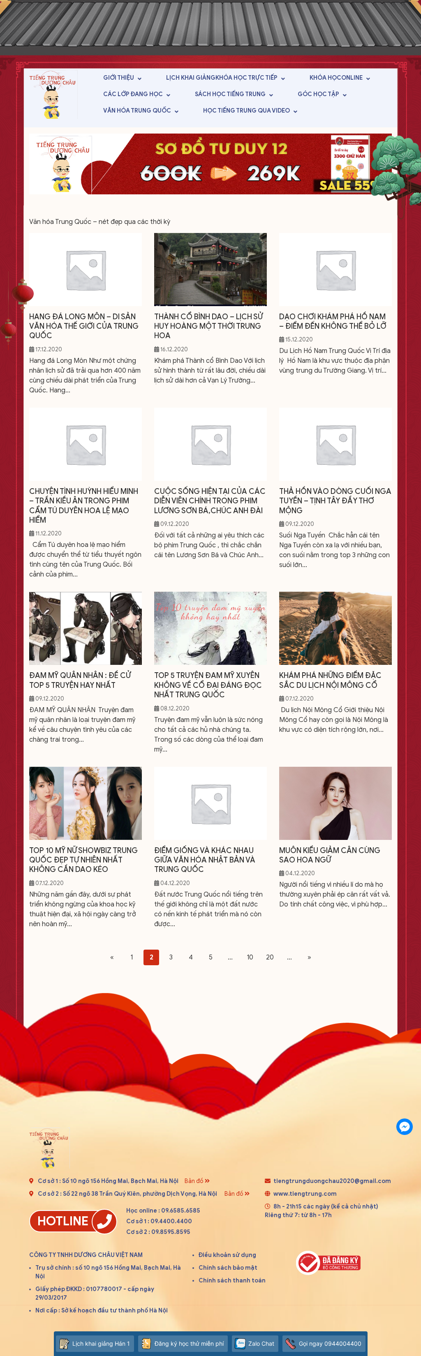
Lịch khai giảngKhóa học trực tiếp (222, 77)
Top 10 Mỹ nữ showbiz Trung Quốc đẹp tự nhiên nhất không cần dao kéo (83, 860)
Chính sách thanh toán (232, 1280)
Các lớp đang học (133, 94)
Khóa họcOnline (336, 77)
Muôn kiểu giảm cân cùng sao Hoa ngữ (329, 855)
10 (250, 957)
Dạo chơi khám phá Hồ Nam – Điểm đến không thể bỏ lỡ (332, 321)
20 (270, 957)
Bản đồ (195, 1181)
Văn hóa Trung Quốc (137, 110)
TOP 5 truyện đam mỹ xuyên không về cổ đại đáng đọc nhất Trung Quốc (208, 685)
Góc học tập (318, 94)
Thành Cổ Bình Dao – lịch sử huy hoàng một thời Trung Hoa (208, 326)
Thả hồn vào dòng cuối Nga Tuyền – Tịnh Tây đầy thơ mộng (335, 501)
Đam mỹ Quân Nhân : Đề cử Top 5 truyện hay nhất (80, 680)
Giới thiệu (118, 77)
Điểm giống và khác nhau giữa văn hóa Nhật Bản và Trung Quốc (204, 860)
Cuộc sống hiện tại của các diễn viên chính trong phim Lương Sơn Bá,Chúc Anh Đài (210, 501)
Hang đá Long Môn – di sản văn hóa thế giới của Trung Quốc (84, 326)
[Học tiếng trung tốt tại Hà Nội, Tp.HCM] (53, 94)
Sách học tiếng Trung (230, 94)
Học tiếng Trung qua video (246, 110)
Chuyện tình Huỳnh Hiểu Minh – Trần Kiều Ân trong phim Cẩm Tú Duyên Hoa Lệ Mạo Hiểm (83, 506)
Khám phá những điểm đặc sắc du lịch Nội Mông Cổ (330, 680)
